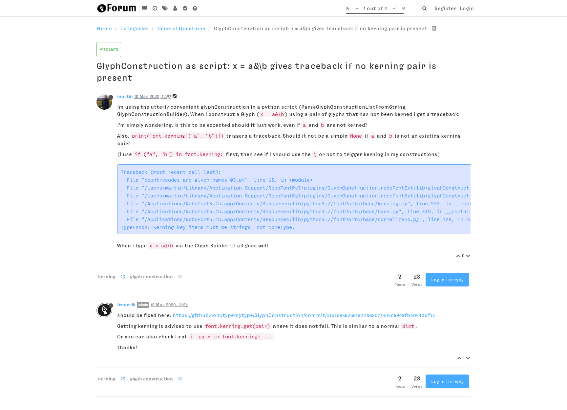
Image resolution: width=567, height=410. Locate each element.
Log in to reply (447, 279)
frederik (126, 304)
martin (125, 96)
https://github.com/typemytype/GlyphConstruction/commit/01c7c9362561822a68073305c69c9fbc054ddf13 (304, 315)
